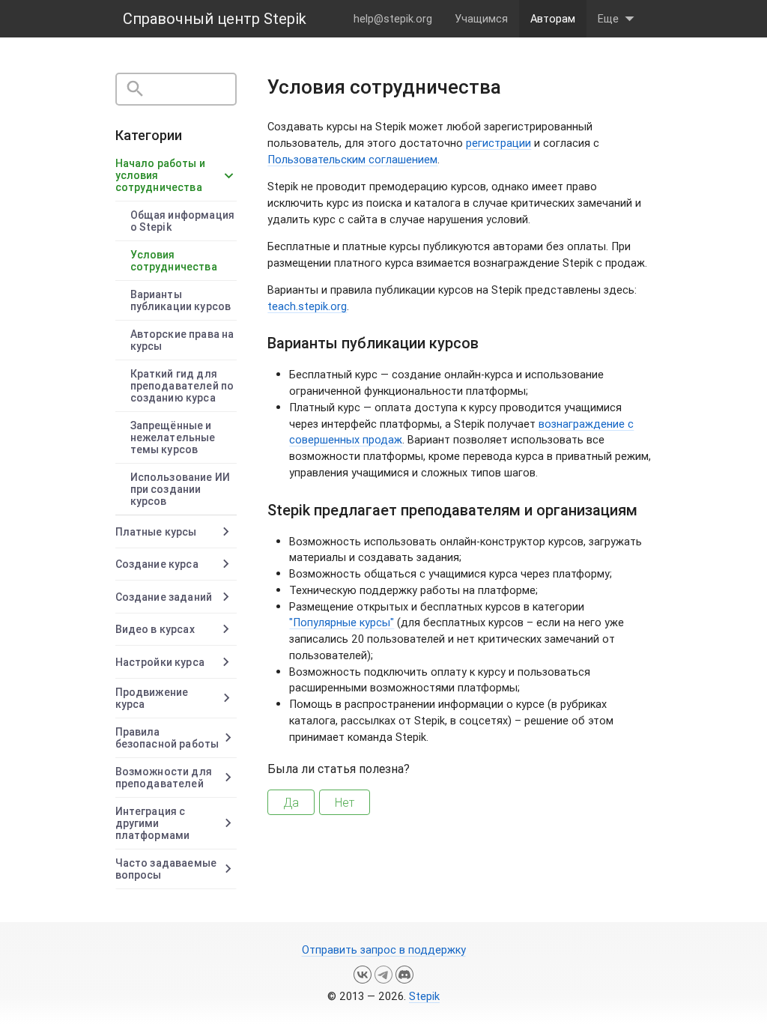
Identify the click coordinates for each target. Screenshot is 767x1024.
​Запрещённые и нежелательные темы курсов (173, 437)
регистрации (498, 143)
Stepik (424, 996)
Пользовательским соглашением (352, 159)
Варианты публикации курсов (180, 300)
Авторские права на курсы (182, 340)
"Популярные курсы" (341, 622)
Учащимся (481, 18)
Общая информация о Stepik (182, 221)
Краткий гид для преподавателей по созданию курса (182, 386)
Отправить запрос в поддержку (384, 949)
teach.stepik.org (307, 306)
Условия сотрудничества (173, 260)
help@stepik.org (393, 18)
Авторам (552, 18)
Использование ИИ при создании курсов (180, 489)
